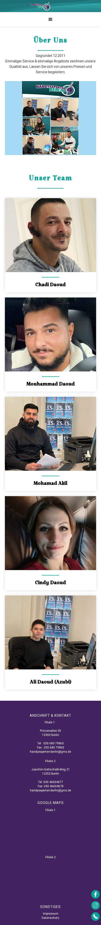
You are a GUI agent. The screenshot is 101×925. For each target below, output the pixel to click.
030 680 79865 (53, 743)
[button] (50, 19)
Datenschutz (50, 918)
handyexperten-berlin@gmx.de (50, 751)
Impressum (50, 913)
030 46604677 (53, 782)
